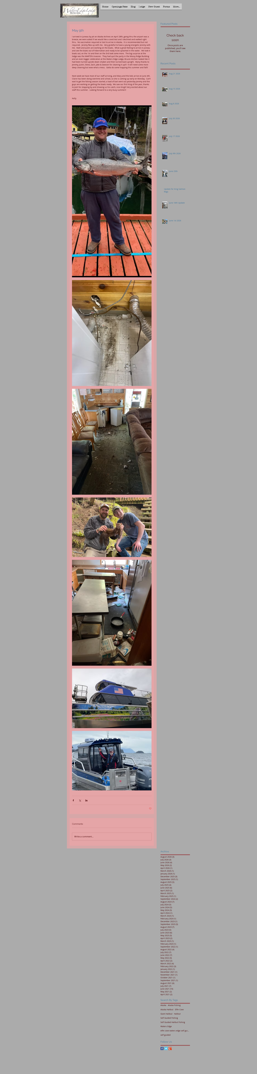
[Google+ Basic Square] (170, 1048)
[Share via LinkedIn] (86, 800)
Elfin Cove (179, 1009)
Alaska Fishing (174, 1005)
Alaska (163, 1005)
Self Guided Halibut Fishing (172, 1022)
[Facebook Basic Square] (162, 1048)
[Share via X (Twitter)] (80, 800)
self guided (165, 1035)
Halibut (177, 1013)
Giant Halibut (166, 1013)
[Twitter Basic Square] (166, 1048)
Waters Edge (166, 1026)
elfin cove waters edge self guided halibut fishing (175, 1030)
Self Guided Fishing (169, 1018)
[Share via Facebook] (73, 800)
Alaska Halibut (166, 1009)
